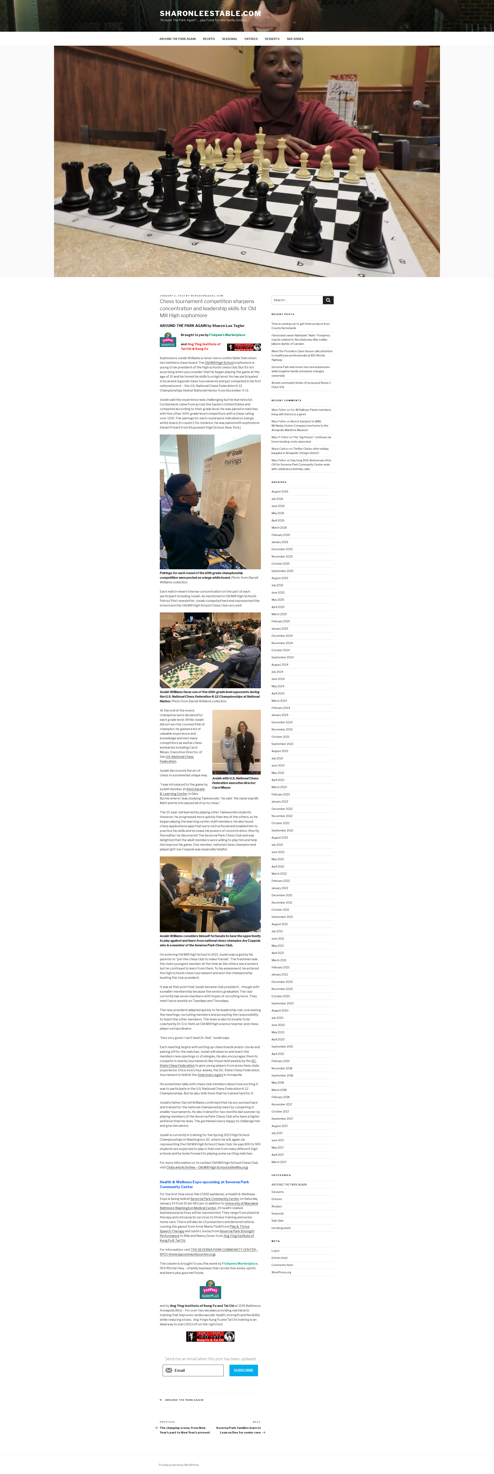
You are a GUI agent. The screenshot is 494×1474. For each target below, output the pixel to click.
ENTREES (251, 38)
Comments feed (282, 1265)
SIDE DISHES (295, 38)
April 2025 (278, 607)
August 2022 (280, 837)
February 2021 (280, 967)
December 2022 (282, 808)
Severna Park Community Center (214, 1199)
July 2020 (277, 1017)
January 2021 (280, 974)
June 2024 (278, 679)
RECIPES (209, 38)
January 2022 (280, 888)
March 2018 (279, 1090)
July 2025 (277, 585)
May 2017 (278, 1147)
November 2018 (282, 1068)
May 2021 (278, 945)
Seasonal (277, 1213)
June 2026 (278, 506)
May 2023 (278, 772)
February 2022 (281, 880)
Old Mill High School (219, 363)
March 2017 (279, 1162)
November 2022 (282, 816)
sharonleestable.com (210, 13)
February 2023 (281, 794)
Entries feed (279, 1257)
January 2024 (280, 715)
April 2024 (278, 693)
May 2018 (278, 1082)
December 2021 (282, 895)
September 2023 (282, 743)
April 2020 (278, 1039)
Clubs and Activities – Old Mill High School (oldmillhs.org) (207, 1167)
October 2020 (281, 996)
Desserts (278, 1192)
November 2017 (282, 1104)
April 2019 (278, 1053)
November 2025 (282, 556)
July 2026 (277, 498)
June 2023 (278, 765)
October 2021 (280, 909)
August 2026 (280, 491)
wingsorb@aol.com (207, 295)
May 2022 (278, 859)
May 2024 (278, 686)
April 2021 (278, 952)
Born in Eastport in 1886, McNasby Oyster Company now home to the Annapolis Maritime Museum (300, 426)
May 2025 (278, 599)
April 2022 (278, 866)
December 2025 (282, 549)
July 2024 (277, 671)
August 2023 (280, 751)
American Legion (210, 1075)
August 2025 (280, 578)
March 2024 (279, 700)
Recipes (277, 1206)
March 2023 (279, 787)
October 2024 (281, 650)
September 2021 (282, 916)
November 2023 (282, 729)
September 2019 (282, 1046)
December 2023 (282, 722)
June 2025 (278, 592)
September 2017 (282, 1118)
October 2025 (281, 563)
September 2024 (283, 657)
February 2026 (281, 535)
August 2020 (280, 1010)
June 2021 (278, 938)
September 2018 (282, 1075)
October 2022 (280, 823)
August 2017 (280, 1126)
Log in (275, 1250)
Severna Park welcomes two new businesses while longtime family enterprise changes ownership (301, 371)
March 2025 (279, 614)
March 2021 (279, 960)
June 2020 (278, 1025)
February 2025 (281, 621)
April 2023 (278, 780)
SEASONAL (229, 38)
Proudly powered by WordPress (179, 1464)
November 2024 (282, 643)
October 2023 (280, 736)
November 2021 (282, 902)
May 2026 (278, 513)
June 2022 (278, 852)
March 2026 (279, 527)
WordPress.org (281, 1272)
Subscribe (244, 1370)
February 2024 (281, 707)
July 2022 (277, 844)
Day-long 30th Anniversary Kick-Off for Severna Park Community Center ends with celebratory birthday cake (302, 465)
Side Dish (277, 1220)
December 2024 (282, 635)
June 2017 (278, 1140)
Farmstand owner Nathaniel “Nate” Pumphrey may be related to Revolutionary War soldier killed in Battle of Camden (301, 340)
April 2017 (278, 1154)
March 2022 (279, 873)
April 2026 (278, 520)
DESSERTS (272, 38)
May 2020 (278, 1032)
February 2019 (281, 1061)
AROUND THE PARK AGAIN (177, 38)
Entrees (277, 1199)
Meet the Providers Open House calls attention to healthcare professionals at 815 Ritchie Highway (302, 355)
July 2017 (277, 1133)
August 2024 (280, 664)
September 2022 (282, 830)
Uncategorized (281, 1228)
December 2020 (282, 981)
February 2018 (281, 1097)
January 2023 (280, 801)
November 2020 (282, 989)
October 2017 (280, 1111)
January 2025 (280, 628)
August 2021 (280, 924)
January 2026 (280, 542)
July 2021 (277, 931)
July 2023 (277, 758)
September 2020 (283, 1003)
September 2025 (283, 571)
